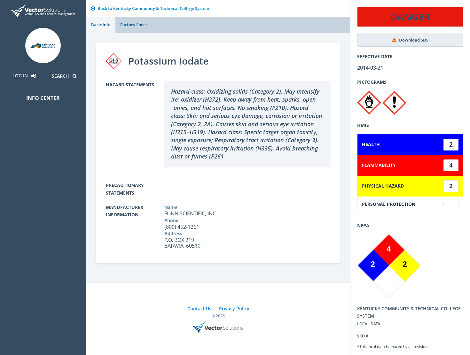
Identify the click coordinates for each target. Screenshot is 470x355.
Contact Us (199, 308)
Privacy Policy (234, 308)
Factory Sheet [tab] (133, 24)
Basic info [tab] (101, 24)
